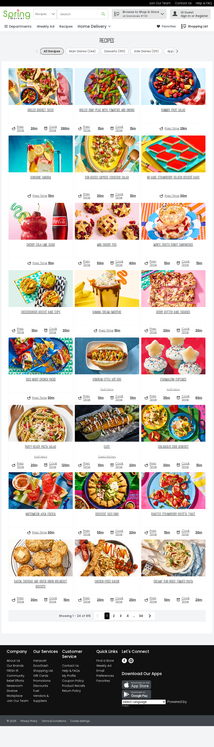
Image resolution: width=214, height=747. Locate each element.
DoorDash (40, 666)
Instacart (40, 661)
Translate (137, 706)
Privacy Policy (28, 721)
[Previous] (37, 51)
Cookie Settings (80, 721)
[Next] (176, 51)
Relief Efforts (15, 681)
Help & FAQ (204, 3)
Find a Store (105, 661)
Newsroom (15, 686)
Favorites (103, 681)
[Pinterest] (131, 662)
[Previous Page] (98, 616)
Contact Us (183, 3)
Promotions (42, 681)
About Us (13, 661)
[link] (166, 26)
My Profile (69, 676)
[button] (162, 12)
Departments (20, 26)
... (134, 616)
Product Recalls (73, 686)
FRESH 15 (12, 671)
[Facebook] (124, 662)
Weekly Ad (45, 26)
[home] (17, 14)
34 (141, 616)
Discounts (40, 686)
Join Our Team (160, 3)
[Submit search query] (103, 14)
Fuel (36, 691)
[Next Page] (150, 616)
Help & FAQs (71, 671)
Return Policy (71, 691)
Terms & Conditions (54, 721)
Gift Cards (40, 676)
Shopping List (43, 671)
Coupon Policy (73, 681)
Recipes (66, 26)
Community (15, 676)
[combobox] (45, 14)
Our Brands (15, 666)
